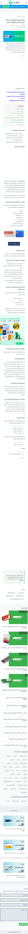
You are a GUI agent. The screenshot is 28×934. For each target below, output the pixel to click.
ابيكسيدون (24, 760)
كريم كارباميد (24, 801)
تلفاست (25, 781)
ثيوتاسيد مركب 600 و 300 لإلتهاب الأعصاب (15, 726)
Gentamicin (19, 452)
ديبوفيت (16, 778)
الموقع (25, 905)
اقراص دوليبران (13, 789)
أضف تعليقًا (24, 910)
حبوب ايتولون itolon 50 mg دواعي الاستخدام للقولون (15, 830)
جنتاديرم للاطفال (11, 593)
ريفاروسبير (7, 770)
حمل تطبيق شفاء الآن (14, 244)
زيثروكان (25, 774)
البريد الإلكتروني (23, 900)
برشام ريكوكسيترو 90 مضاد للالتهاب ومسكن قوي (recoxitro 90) (15, 876)
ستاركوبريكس (24, 792)
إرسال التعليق (23, 924)
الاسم (25, 895)
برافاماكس (24, 767)
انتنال (13, 770)
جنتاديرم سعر (21, 593)
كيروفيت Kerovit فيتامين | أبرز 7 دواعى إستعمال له (14, 648)
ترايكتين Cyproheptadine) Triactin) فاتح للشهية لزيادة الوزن (14, 691)
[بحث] (0, 2)
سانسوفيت (24, 770)
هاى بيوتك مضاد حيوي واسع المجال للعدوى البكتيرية (15, 720)
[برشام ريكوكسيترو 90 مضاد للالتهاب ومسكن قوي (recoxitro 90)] (14, 867)
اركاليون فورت (24, 778)
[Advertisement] (14, 72)
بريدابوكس (17, 767)
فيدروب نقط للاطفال (22, 785)
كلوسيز (18, 770)
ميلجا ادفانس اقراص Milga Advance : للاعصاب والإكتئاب (15, 627)
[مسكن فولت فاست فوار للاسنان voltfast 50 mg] (14, 845)
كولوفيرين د (5, 789)
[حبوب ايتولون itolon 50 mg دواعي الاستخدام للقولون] (14, 820)
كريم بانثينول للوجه (8, 781)
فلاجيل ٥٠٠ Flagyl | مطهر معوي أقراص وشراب (15, 713)
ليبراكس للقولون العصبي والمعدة (18, 739)
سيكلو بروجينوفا (23, 763)
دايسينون (12, 760)
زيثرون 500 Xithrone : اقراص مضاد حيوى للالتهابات (16, 698)
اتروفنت (4, 767)
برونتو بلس (8, 763)
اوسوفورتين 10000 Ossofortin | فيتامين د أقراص (16, 670)
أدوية (11, 25)
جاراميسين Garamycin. (17, 427)
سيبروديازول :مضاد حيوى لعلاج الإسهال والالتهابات (16, 706)
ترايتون (18, 760)
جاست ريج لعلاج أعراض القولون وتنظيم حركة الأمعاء (15, 746)
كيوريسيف (8, 756)
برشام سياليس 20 (23, 756)
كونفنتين (19, 774)
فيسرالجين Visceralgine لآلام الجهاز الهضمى (15, 733)
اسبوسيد (10, 778)
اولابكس (15, 763)
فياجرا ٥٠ (8, 801)
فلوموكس (12, 774)
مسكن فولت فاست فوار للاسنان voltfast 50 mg (14, 853)
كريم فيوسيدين (17, 781)
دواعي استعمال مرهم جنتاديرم (17, 599)
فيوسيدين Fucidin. (18, 442)
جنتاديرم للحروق (10, 596)
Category (22, 364)
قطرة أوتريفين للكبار (10, 785)
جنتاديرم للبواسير (20, 596)
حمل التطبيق (6, 6)
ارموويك (10, 767)
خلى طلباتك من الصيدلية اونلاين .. (14, 6)
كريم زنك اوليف (15, 801)
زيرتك (5, 778)
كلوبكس (15, 756)
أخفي (17, 106)
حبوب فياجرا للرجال (23, 789)
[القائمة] (26, 2)
